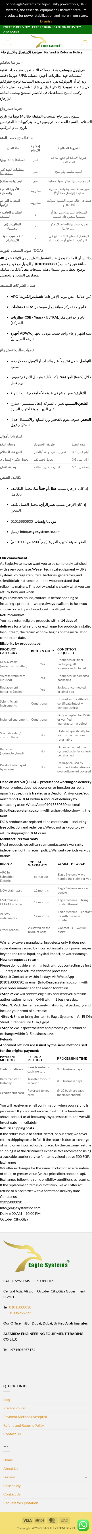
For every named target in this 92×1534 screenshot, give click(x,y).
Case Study (12, 1485)
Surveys (9, 1477)
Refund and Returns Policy (23, 1425)
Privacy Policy (14, 1408)
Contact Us (12, 1434)
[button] (7, 41)
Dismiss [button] (46, 21)
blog (6, 1399)
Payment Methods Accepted (25, 1416)
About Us (10, 1468)
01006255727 (17, 1313)
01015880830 (20, 1307)
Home (8, 1460)
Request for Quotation (20, 1503)
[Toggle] (86, 1477)
